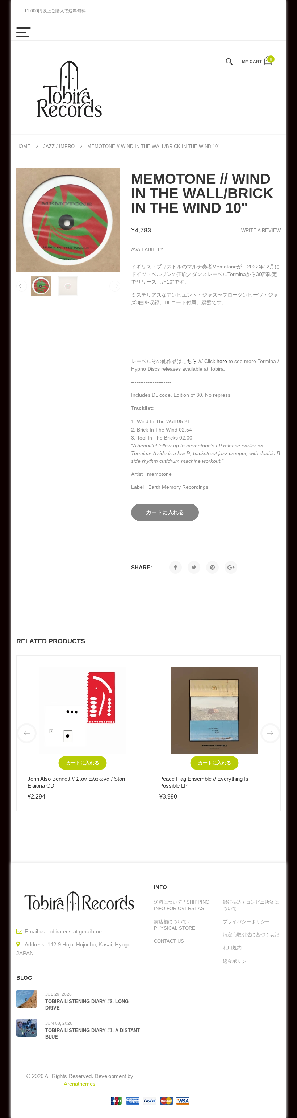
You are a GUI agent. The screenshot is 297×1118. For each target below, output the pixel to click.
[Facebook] (175, 567)
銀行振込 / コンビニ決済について (251, 905)
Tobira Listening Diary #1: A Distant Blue (92, 1034)
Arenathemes (80, 1084)
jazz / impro (59, 146)
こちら (189, 361)
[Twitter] (194, 567)
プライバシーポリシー (246, 921)
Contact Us (169, 941)
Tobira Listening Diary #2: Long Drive (87, 1005)
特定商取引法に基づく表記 (251, 934)
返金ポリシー (237, 961)
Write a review (261, 230)
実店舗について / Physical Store (174, 925)
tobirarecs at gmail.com (76, 931)
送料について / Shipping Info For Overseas (181, 905)
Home (23, 146)
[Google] (231, 567)
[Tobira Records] (68, 87)
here (222, 361)
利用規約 (232, 947)
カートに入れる (82, 763)
